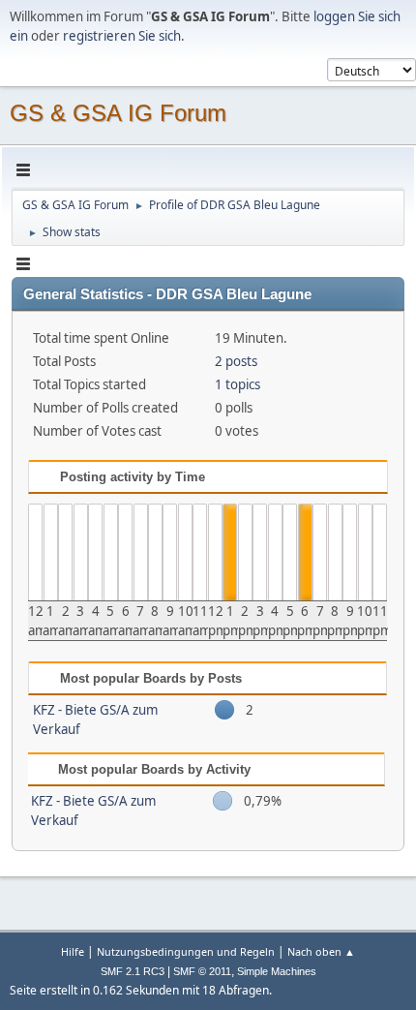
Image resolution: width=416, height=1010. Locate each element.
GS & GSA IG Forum (118, 113)
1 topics (237, 384)
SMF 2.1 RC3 (132, 971)
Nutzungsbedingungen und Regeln (186, 951)
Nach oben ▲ (321, 951)
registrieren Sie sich (122, 36)
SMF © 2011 (202, 971)
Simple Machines (276, 971)
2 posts (236, 361)
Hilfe (72, 951)
